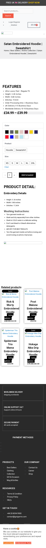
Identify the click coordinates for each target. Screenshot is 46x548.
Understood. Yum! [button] (23, 543)
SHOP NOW (34, 2)
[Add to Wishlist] (39, 175)
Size (6, 156)
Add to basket (27, 175)
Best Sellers (15, 50)
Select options (9, 316)
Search (8, 16)
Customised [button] (8, 543)
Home (6, 50)
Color (7, 125)
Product (8, 143)
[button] (44, 34)
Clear (6, 167)
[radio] (7, 132)
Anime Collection (29, 50)
